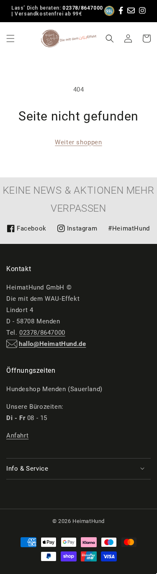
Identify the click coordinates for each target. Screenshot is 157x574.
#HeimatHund (129, 228)
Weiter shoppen (78, 142)
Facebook (26, 231)
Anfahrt (17, 435)
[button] (10, 38)
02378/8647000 (82, 8)
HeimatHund (88, 521)
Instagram (77, 231)
